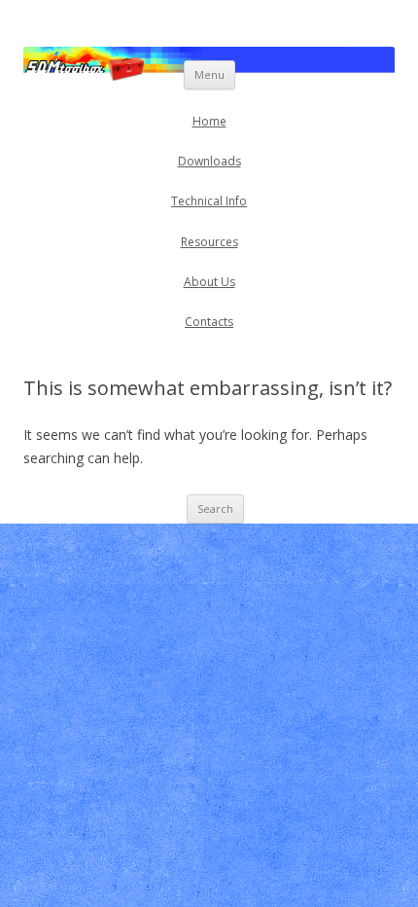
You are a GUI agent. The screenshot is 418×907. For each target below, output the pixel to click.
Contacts (209, 321)
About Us (209, 281)
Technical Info (209, 201)
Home (209, 121)
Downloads (209, 161)
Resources (209, 242)
